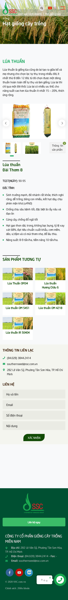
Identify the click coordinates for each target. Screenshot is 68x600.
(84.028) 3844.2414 (36, 556)
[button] (6, 123)
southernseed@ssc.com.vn (33, 560)
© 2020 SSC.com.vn (15, 581)
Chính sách (10, 588)
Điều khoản (23, 588)
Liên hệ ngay (34, 522)
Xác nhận (34, 437)
